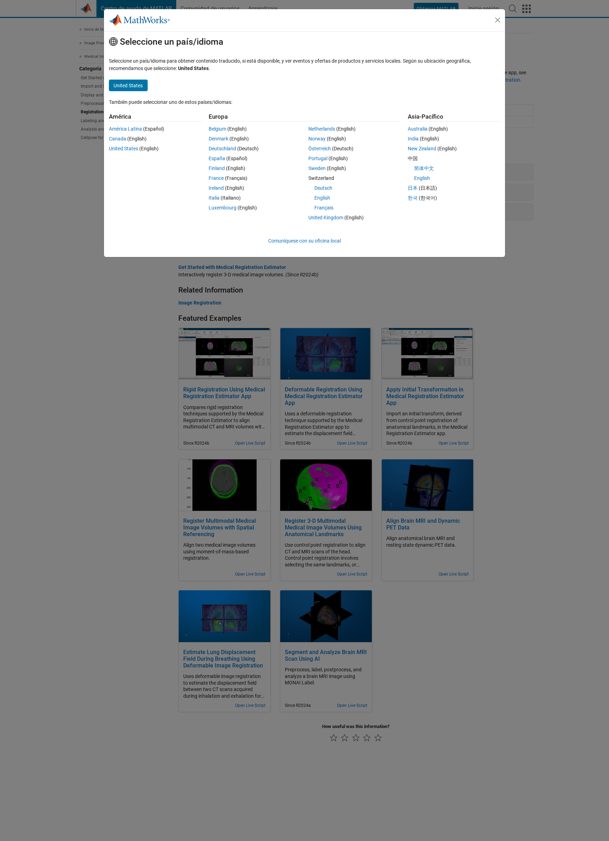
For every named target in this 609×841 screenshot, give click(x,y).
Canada (117, 139)
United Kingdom (325, 217)
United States (123, 148)
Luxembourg (222, 208)
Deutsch (323, 188)
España (217, 158)
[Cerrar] (498, 20)
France (216, 178)
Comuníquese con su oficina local (304, 241)
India (413, 139)
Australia (417, 129)
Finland (217, 168)
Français (323, 208)
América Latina (125, 129)
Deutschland (222, 148)
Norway (317, 139)
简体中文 (424, 168)
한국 (413, 198)
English (322, 198)
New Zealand (422, 148)
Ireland (216, 188)
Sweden (317, 168)
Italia (214, 198)
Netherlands (321, 129)
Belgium (217, 129)
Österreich (319, 148)
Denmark (218, 139)
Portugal (317, 158)
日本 (413, 188)
